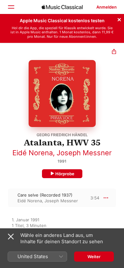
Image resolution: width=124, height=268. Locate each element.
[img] (62, 7)
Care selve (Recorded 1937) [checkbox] (44, 195)
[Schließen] (119, 18)
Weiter (93, 256)
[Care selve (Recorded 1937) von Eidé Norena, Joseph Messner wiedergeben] (4, 197)
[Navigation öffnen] (11, 7)
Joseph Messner (84, 153)
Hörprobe (64, 173)
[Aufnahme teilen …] (114, 52)
